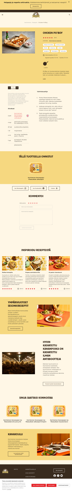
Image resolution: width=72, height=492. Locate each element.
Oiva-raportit (30, 473)
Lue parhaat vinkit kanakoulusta (18, 454)
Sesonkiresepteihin (15, 328)
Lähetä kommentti (27, 227)
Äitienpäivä (55, 51)
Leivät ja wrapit (60, 44)
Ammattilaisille (30, 469)
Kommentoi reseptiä (55, 40)
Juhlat (59, 48)
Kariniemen (27, 22)
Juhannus (52, 48)
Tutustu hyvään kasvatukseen (53, 384)
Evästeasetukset (63, 485)
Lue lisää (9, 489)
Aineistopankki (30, 476)
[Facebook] (55, 475)
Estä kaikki (51, 485)
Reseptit (34, 22)
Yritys (16, 469)
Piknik (45, 48)
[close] (69, 2)
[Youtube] (61, 475)
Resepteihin (36, 6)
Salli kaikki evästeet (38, 485)
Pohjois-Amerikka (48, 44)
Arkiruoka (63, 51)
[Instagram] (58, 475)
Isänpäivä (46, 51)
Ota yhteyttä (59, 470)
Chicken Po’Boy (43, 22)
